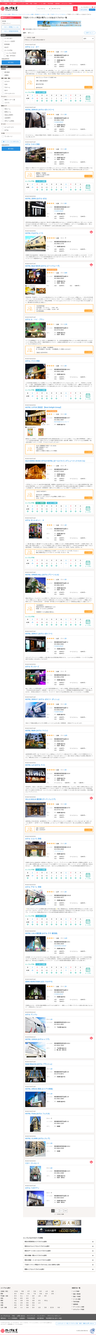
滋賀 (33, 1300)
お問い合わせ (21, 1316)
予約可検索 (50, 3)
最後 (65, 1210)
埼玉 (28, 1293)
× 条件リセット (89, 32)
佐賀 (39, 1307)
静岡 (21, 1298)
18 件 (65, 272)
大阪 (15, 1300)
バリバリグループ (58, 851)
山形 (46, 1291)
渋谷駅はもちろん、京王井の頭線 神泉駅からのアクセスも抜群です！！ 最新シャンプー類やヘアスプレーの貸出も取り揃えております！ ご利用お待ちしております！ (59, 1006)
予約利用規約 (31, 1318)
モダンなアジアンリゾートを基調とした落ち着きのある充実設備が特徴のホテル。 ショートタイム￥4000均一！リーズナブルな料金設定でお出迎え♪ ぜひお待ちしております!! (59, 658)
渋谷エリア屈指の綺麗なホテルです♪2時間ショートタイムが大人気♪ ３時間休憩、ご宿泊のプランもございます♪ (54, 723)
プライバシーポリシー (53, 1316)
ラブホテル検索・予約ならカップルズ (12, 14)
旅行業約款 (40, 1318)
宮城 (34, 1291)
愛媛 (27, 1305)
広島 (21, 1303)
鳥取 (27, 1303)
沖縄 (58, 1307)
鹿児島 (52, 1307)
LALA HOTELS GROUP (60, 945)
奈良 (39, 1300)
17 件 (65, 324)
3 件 (65, 638)
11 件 (65, 938)
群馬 (52, 1293)
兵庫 (21, 1300)
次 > (61, 1210)
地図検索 (57, 3)
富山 (21, 1296)
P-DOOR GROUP (58, 122)
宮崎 (45, 1307)
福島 (52, 1291)
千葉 (34, 1293)
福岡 (15, 1307)
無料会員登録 (83, 9)
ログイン (92, 9)
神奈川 (22, 1293)
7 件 (65, 986)
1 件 (65, 525)
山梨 (39, 1296)
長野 (45, 1296)
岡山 (15, 1303)
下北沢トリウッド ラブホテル (58, 14)
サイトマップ (31, 1316)
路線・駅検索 (12, 3)
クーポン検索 (42, 3)
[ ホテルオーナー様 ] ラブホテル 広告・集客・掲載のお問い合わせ (75, 1323)
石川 (27, 1296)
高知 (33, 1305)
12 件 (65, 735)
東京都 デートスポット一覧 (42, 14)
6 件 (65, 203)
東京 (15, 1293)
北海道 (16, 1291)
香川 (21, 1305)
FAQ (13, 1316)
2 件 (65, 891)
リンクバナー (41, 1316)
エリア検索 (4, 3)
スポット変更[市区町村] (11, 31)
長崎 (27, 1307)
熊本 (33, 1307)
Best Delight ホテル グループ (61, 421)
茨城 (40, 1293)
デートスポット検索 (23, 3)
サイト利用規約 (12, 1318)
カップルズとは (5, 1316)
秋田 (40, 1291)
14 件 (65, 51)
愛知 (15, 1298)
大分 (21, 1307)
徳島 (15, 1305)
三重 (33, 1298)
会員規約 (22, 1318)
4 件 (65, 149)
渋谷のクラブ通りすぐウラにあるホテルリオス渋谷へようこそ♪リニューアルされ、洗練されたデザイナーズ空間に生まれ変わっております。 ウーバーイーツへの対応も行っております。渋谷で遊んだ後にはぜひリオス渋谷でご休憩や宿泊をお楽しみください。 (59, 168)
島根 (33, 1303)
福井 (33, 1296)
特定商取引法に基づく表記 (54, 1318)
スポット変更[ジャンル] (11, 27)
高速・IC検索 (33, 3)
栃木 (46, 1293)
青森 (22, 1291)
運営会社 (3, 1318)
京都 (27, 1300)
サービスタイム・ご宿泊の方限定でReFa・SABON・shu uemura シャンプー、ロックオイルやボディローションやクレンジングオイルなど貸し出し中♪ (59, 135)
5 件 (65, 114)
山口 (39, 1303)
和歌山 (46, 1300)
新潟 (15, 1296)
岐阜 (27, 1298)
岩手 (28, 1291)
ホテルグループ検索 (67, 3)
